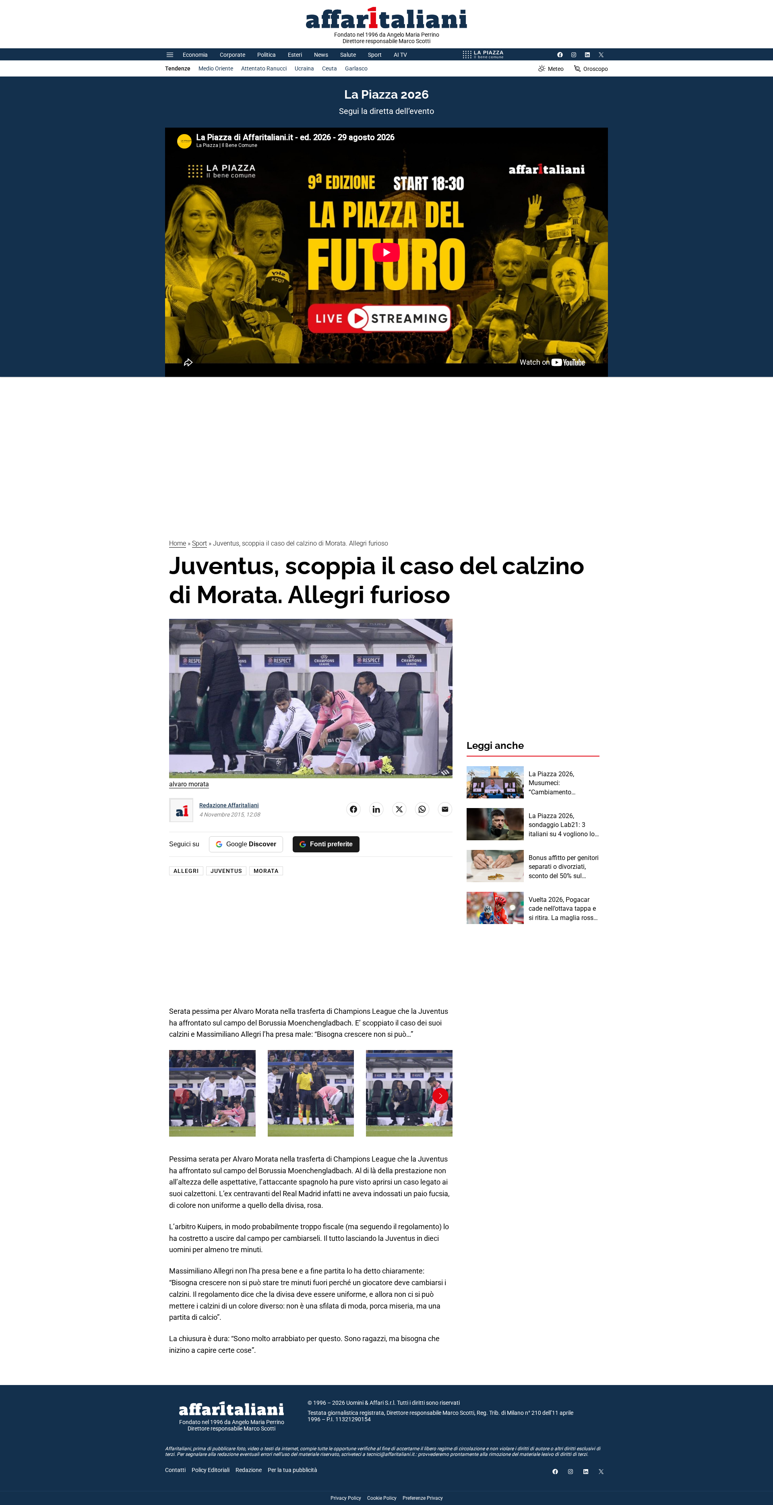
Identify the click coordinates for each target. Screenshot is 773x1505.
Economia (195, 55)
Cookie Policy (382, 1498)
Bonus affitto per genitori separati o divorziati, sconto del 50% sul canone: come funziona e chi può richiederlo (564, 867)
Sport (375, 55)
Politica (266, 55)
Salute (348, 55)
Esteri (295, 55)
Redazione (249, 1470)
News (321, 55)
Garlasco (356, 68)
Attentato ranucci (264, 68)
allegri (186, 871)
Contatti (175, 1470)
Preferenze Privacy (423, 1498)
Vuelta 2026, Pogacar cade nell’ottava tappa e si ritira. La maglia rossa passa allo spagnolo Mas (563, 909)
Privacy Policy (346, 1498)
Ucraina (304, 68)
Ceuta (329, 68)
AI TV (400, 55)
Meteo (556, 69)
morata (266, 871)
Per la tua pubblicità (292, 1470)
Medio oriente (215, 68)
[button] (181, 1096)
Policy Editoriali (210, 1470)
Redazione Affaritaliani (229, 805)
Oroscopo (595, 69)
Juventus (226, 871)
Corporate (232, 55)
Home (177, 543)
